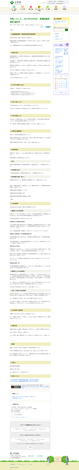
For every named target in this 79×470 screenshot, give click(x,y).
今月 (56, 75)
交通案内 (41, 455)
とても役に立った (17, 429)
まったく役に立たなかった (30, 430)
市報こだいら (15, 13)
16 (55, 85)
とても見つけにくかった (35, 440)
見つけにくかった (24, 440)
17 (57, 85)
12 (61, 83)
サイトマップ (44, 2)
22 (66, 85)
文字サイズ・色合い (52, 1)
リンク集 (30, 464)
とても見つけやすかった (21, 439)
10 (57, 83)
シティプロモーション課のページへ (20, 417)
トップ (11, 13)
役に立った (25, 429)
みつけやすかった (31, 439)
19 (61, 85)
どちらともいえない (33, 429)
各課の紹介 (13, 464)
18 (59, 85)
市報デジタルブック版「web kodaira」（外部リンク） (24, 396)
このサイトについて (22, 464)
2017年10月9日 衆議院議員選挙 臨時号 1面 (25, 379)
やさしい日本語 (51, 3)
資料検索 (57, 36)
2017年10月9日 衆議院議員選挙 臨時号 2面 (25, 381)
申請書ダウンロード (59, 38)
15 (66, 83)
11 (59, 83)
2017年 (19, 13)
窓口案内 (32, 455)
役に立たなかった (43, 429)
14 (64, 83)
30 (55, 88)
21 (64, 85)
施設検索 (57, 33)
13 (62, 83)
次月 (66, 75)
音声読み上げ (61, 1)
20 (62, 85)
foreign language (60, 3)
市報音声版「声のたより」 (18, 398)
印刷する (42, 26)
